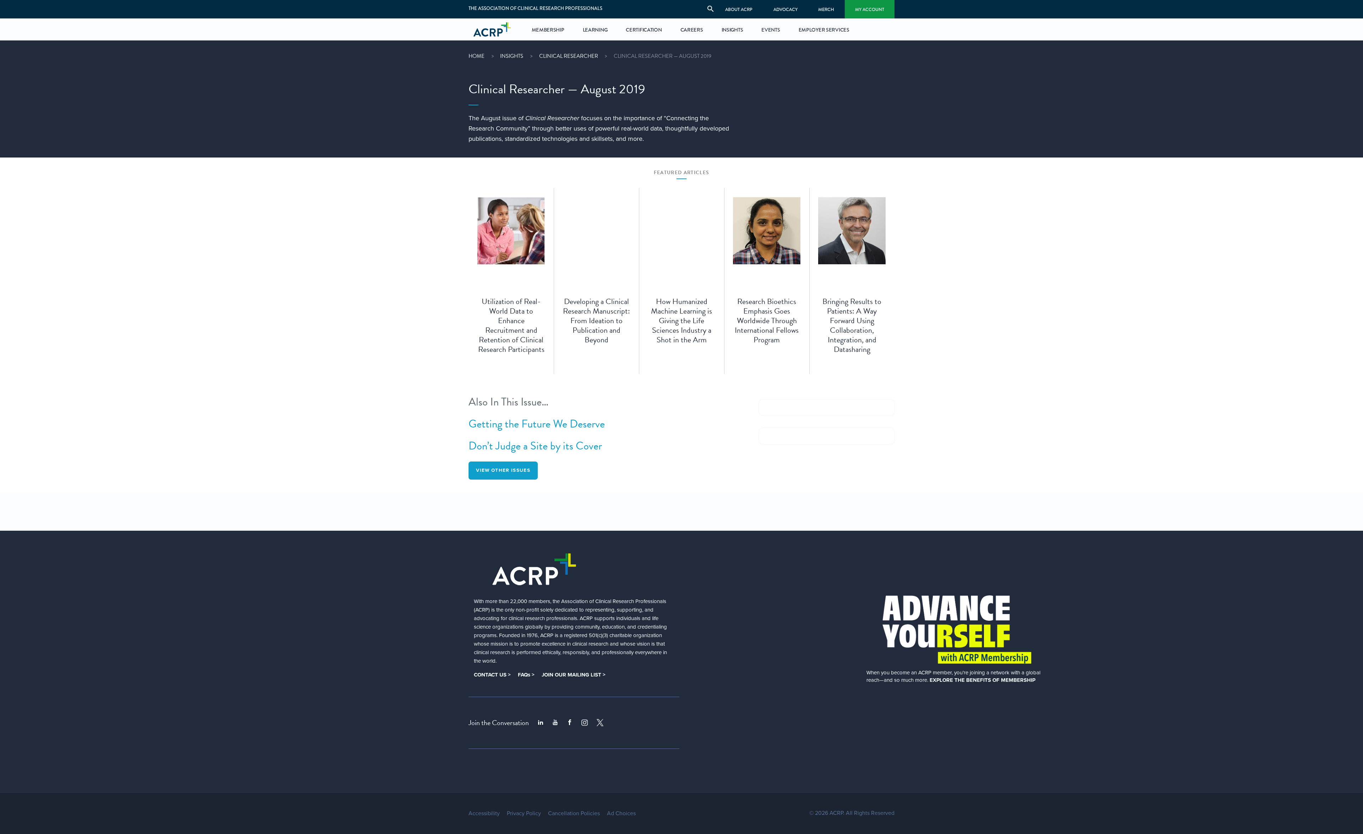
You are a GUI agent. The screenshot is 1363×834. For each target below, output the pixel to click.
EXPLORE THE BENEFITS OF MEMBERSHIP (982, 680)
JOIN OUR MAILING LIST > (574, 675)
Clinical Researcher (568, 56)
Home (477, 56)
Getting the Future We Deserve (537, 424)
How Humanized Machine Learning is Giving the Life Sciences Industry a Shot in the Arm (681, 321)
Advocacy (785, 9)
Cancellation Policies (574, 813)
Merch (826, 9)
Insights (511, 56)
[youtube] (555, 722)
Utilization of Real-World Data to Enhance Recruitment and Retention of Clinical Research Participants (511, 325)
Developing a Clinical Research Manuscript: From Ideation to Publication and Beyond (596, 321)
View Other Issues (503, 470)
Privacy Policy (524, 813)
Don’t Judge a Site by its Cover (535, 446)
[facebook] (570, 722)
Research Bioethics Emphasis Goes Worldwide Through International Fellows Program (767, 321)
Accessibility (484, 813)
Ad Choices (621, 813)
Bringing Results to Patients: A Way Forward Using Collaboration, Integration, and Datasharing (851, 325)
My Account (869, 9)
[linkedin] (540, 722)
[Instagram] (584, 722)
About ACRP (738, 9)
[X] (600, 722)
